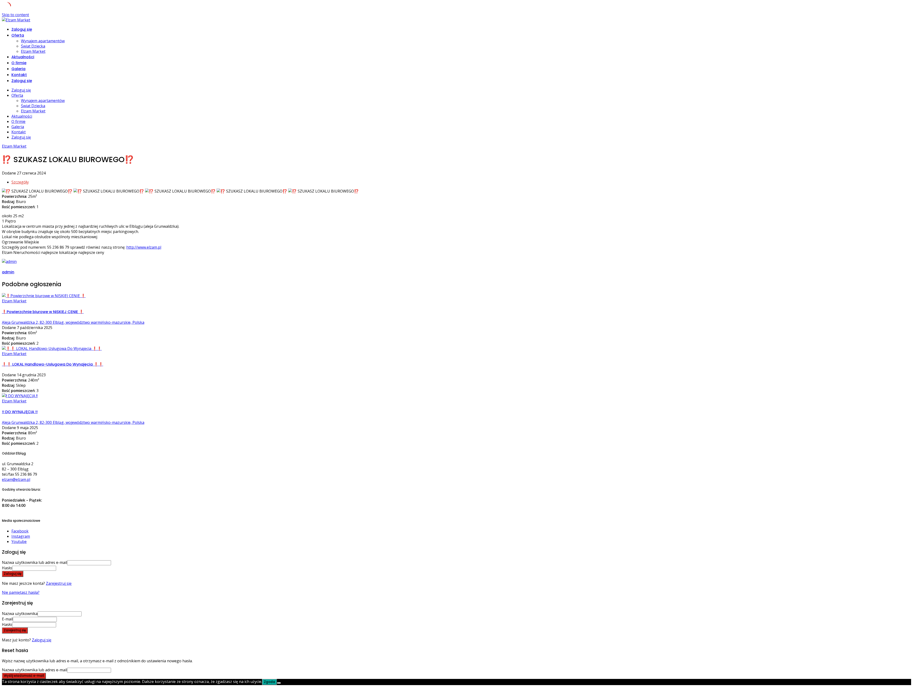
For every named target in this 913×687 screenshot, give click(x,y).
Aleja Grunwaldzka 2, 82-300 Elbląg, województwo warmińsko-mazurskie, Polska (73, 322)
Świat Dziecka (33, 46)
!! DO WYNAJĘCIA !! (20, 412)
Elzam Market (33, 51)
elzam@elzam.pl (16, 479)
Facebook (20, 531)
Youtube (19, 541)
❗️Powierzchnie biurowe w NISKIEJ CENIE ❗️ (43, 311)
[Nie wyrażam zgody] (279, 683)
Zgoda (269, 682)
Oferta (17, 35)
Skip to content (15, 14)
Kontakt (19, 74)
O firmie (18, 63)
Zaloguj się (41, 640)
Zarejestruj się (59, 583)
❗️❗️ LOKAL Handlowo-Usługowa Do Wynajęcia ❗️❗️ (52, 364)
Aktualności (22, 57)
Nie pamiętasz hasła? (20, 592)
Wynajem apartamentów (43, 41)
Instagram (20, 536)
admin (8, 272)
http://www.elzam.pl (143, 247)
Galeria (18, 69)
